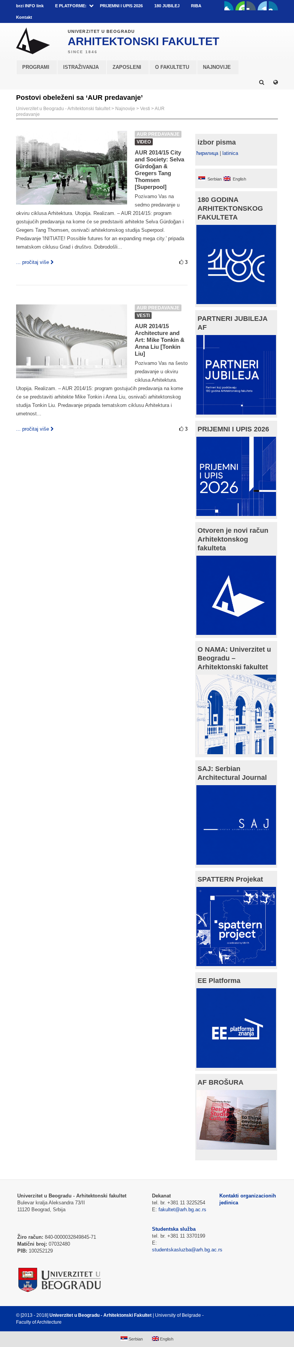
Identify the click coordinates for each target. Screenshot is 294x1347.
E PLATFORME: (71, 5)
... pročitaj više (32, 262)
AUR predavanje (158, 134)
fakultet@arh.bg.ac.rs (182, 1209)
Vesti (145, 108)
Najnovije (125, 108)
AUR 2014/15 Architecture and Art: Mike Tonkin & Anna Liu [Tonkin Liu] (160, 340)
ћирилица (207, 153)
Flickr (251, 5)
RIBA (196, 5)
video (144, 142)
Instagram (273, 5)
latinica (230, 153)
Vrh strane (259, 1315)
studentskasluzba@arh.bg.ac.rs (187, 1250)
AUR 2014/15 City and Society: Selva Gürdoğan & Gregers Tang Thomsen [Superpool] (159, 169)
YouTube (240, 5)
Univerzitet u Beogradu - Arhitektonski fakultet (63, 108)
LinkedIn (262, 5)
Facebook (229, 5)
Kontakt (24, 17)
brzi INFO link (30, 5)
